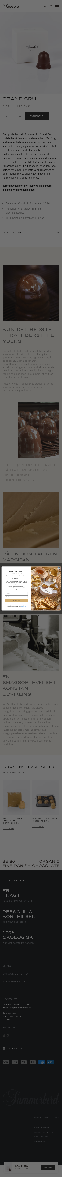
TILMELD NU (16, 600)
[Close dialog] (59, 567)
